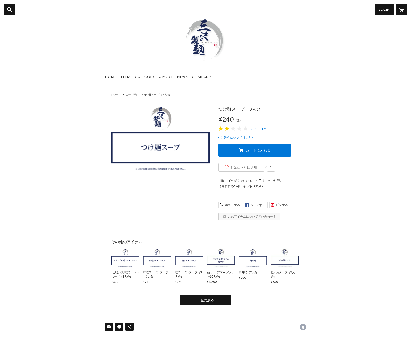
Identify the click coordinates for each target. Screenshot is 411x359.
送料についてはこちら (239, 137)
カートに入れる (258, 150)
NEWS (182, 77)
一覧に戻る (205, 300)
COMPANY (201, 77)
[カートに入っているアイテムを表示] (401, 9)
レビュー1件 (258, 128)
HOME (111, 77)
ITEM (126, 77)
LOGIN (384, 9)
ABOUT (166, 77)
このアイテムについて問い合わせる (252, 216)
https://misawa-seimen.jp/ (303, 327)
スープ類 (131, 94)
